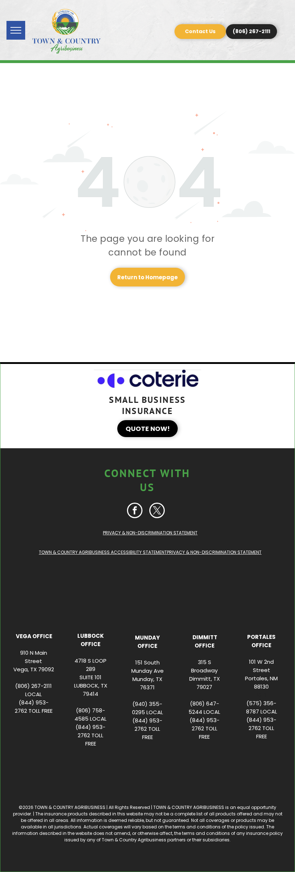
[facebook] (134, 511)
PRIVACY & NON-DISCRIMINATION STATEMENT (150, 533)
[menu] (15, 30)
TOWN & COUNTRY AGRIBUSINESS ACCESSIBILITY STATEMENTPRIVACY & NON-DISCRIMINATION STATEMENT (150, 552)
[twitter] (157, 511)
